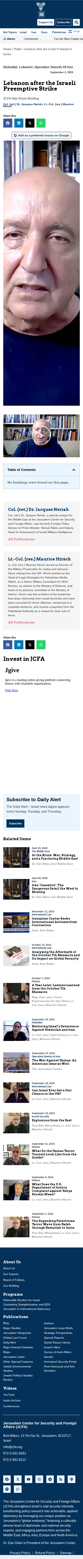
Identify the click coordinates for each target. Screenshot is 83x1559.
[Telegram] (50, 1479)
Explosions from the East (52, 1120)
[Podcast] (71, 1479)
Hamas (36, 981)
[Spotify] (7, 1489)
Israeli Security (40, 1116)
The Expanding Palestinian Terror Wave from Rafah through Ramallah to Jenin (53, 1224)
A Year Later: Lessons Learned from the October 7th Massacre (56, 989)
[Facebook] (7, 1479)
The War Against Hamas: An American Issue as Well (54, 1062)
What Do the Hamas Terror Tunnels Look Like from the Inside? (54, 1154)
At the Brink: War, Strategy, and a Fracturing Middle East (55, 857)
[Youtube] (28, 1479)
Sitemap (66, 1553)
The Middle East (41, 851)
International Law (41, 914)
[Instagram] (39, 1479)
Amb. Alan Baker (43, 930)
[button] (41, 14)
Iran (34, 881)
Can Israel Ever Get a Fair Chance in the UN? (52, 1092)
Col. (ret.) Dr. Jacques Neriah (23, 104)
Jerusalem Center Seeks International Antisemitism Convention (54, 922)
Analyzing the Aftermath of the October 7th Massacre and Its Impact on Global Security (56, 955)
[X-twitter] (17, 1479)
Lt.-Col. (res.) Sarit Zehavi (49, 1035)
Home (7, 49)
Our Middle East (62, 863)
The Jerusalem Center (47, 1069)
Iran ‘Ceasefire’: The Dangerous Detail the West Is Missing (55, 889)
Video (17, 49)
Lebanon (26, 67)
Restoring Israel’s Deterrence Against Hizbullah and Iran (55, 1028)
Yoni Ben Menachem (46, 1125)
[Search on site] (76, 22)
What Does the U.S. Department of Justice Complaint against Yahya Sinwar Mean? (52, 1189)
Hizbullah (10, 67)
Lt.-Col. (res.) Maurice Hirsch (51, 1099)
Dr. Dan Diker (40, 863)
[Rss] (60, 1479)
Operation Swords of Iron (53, 67)
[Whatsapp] (17, 1489)
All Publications (21, 539)
